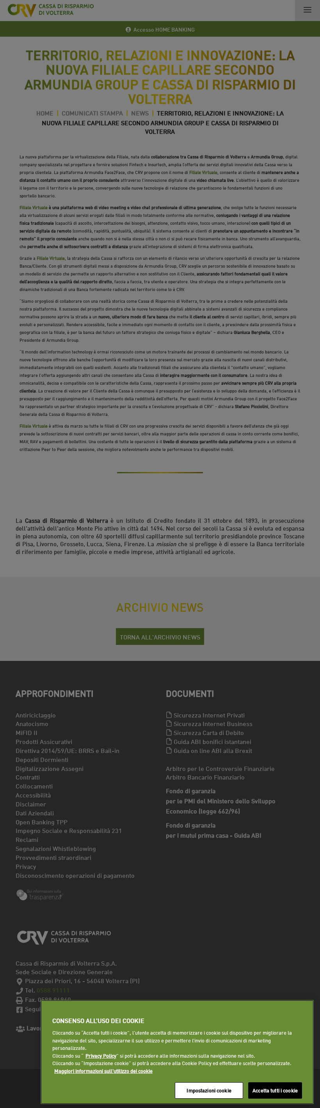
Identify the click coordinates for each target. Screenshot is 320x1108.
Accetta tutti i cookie (275, 1090)
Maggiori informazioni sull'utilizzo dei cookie (103, 1070)
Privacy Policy (100, 1055)
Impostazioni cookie (209, 1090)
